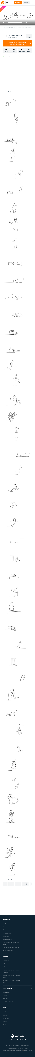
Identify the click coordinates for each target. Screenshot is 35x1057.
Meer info (6, 60)
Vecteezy (5, 926)
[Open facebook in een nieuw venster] (8, 1039)
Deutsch (5, 1020)
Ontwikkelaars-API (8, 938)
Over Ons (5, 998)
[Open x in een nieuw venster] (22, 1039)
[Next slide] (28, 883)
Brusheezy (6, 923)
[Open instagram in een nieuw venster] (11, 1039)
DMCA (4, 963)
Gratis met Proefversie (17, 43)
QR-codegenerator (8, 950)
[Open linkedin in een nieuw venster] (14, 1039)
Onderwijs (6, 935)
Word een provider (8, 1001)
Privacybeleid (23, 1049)
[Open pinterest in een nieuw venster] (17, 1039)
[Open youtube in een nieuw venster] (25, 1039)
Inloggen (26, 2)
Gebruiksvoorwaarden (12, 1049)
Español (5, 1014)
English (5, 1011)
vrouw (18, 883)
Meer (4, 1026)
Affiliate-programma (8, 966)
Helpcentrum (6, 992)
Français (5, 1023)
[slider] (15, 22)
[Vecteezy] (2, 2)
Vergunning (6, 960)
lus (5, 883)
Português (6, 1017)
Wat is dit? (18, 57)
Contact (5, 995)
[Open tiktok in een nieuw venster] (19, 1039)
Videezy (5, 929)
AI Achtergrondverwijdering (11, 947)
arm (11, 883)
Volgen (29, 37)
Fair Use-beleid (17, 1051)
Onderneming (7, 932)
